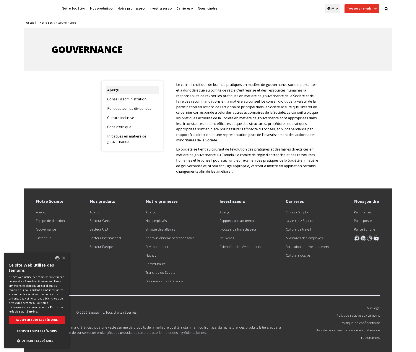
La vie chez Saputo (299, 220)
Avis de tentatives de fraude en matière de (348, 330)
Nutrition (152, 255)
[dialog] (36, 300)
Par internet (363, 212)
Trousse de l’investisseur (238, 229)
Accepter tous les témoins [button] (37, 320)
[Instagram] (369, 238)
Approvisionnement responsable (170, 238)
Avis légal (373, 308)
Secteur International (105, 238)
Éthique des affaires (160, 229)
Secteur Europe (101, 246)
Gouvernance (46, 229)
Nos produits (100, 8)
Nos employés (156, 220)
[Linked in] (363, 238)
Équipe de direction (50, 220)
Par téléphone (364, 229)
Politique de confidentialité (360, 323)
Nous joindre (207, 8)
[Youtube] (376, 238)
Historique (43, 238)
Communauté (156, 264)
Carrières (183, 8)
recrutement (370, 337)
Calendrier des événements (240, 246)
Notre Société (72, 8)
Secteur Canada (101, 220)
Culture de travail (298, 229)
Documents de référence (164, 281)
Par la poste (363, 220)
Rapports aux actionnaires (239, 220)
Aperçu (113, 90)
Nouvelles (226, 238)
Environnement (157, 246)
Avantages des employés (304, 238)
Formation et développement (307, 246)
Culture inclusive (120, 117)
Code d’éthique (119, 126)
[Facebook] (356, 238)
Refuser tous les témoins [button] (37, 331)
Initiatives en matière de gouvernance (126, 139)
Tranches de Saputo (161, 272)
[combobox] (57, 258)
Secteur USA (99, 229)
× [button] (63, 258)
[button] (37, 340)
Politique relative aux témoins (358, 315)
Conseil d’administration (126, 99)
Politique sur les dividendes (129, 108)
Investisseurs (159, 8)
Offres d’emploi (297, 212)
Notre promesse (129, 8)
